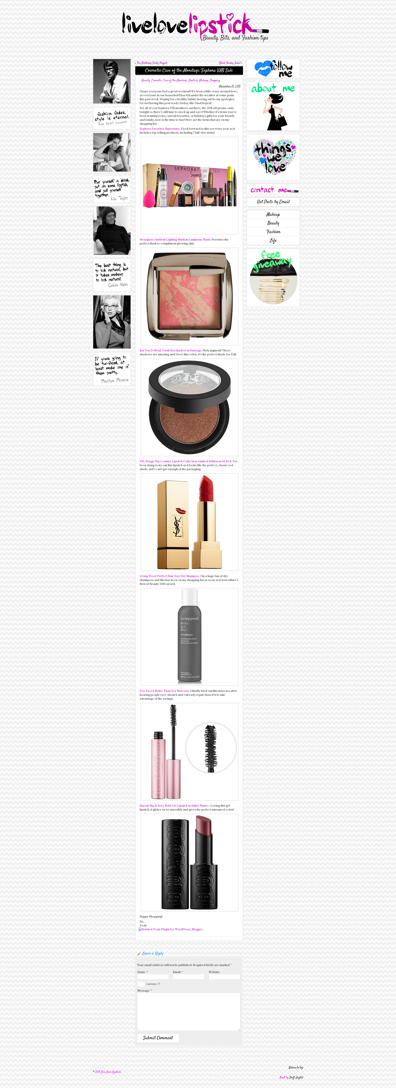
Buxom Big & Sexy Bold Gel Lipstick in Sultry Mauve (174, 805)
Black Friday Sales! (229, 63)
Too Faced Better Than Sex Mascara (164, 691)
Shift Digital (296, 1078)
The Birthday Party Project (152, 63)
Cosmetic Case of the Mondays (169, 80)
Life (273, 240)
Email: (178, 972)
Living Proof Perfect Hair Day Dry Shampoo (169, 576)
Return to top (296, 1068)
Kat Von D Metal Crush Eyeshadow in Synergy (170, 350)
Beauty (146, 80)
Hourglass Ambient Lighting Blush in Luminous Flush (175, 239)
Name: (142, 972)
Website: (214, 972)
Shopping (215, 80)
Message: (144, 990)
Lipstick (193, 80)
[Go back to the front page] (198, 22)
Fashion (273, 232)
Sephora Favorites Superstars (159, 128)
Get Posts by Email (273, 202)
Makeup (203, 80)
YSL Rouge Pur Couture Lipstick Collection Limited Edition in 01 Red (185, 461)
